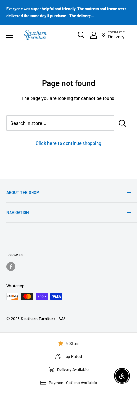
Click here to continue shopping (68, 143)
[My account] (93, 35)
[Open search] (81, 35)
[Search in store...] (122, 123)
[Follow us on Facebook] (10, 266)
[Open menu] (9, 35)
